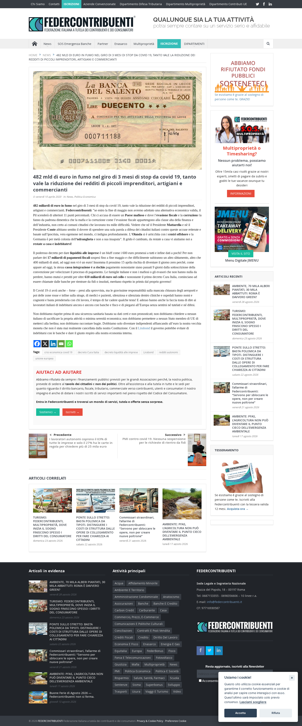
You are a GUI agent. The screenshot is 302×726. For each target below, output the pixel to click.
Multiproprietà (144, 44)
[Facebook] (37, 343)
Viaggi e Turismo (156, 691)
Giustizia (121, 664)
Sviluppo (174, 685)
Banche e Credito (165, 603)
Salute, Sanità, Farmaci (149, 678)
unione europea (44, 358)
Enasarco (120, 44)
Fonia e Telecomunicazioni (133, 658)
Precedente (62, 435)
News (70, 196)
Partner (103, 44)
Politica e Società (167, 671)
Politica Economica (85, 196)
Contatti (54, 4)
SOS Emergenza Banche (74, 44)
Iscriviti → (72, 412)
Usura (136, 691)
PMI (117, 671)
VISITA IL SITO (241, 253)
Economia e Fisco (126, 644)
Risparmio (122, 678)
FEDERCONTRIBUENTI (50, 721)
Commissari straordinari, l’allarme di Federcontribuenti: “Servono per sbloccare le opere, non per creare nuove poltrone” (137, 526)
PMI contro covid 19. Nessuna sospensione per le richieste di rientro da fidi (154, 441)
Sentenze (121, 685)
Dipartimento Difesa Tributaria (141, 4)
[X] (45, 343)
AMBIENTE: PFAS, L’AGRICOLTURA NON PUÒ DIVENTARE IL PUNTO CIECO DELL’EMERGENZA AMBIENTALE (182, 531)
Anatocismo (171, 597)
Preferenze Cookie (175, 721)
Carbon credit (124, 610)
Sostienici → (47, 412)
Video (177, 691)
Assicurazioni (124, 603)
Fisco (171, 651)
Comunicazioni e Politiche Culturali (139, 624)
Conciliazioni (123, 631)
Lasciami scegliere (253, 702)
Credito (143, 637)
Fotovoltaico (164, 658)
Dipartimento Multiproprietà (185, 4)
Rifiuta (276, 713)
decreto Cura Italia (88, 352)
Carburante (147, 610)
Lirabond (144, 328)
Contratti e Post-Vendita (153, 631)
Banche (143, 603)
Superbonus (154, 685)
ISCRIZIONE (169, 43)
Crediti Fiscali (124, 637)
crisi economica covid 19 (58, 352)
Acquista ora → (238, 509)
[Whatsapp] (69, 343)
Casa (163, 610)
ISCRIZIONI (71, 4)
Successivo (173, 435)
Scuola (174, 678)
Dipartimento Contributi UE (228, 4)
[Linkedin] (53, 343)
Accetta (240, 713)
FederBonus (155, 651)
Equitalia (121, 651)
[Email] (61, 343)
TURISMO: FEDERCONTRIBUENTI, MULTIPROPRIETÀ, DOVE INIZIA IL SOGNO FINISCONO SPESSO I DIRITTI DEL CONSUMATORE (52, 526)
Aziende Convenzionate (99, 4)
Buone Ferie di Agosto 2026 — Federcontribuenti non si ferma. (72, 695)
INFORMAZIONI (240, 193)
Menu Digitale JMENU (242, 260)
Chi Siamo (38, 4)
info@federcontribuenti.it (224, 602)
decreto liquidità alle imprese (121, 352)
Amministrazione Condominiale (136, 597)
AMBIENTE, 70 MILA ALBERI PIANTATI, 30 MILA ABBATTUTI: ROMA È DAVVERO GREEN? (251, 291)
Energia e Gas (170, 644)
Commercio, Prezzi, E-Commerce (137, 617)
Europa (137, 651)
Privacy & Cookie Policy (150, 721)
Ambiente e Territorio (129, 590)
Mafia (135, 664)
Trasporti (121, 691)
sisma (137, 685)
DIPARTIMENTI (194, 44)
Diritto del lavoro (165, 637)
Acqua (119, 583)
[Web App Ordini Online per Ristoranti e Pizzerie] (242, 229)
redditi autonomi (168, 352)
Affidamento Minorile (143, 583)
